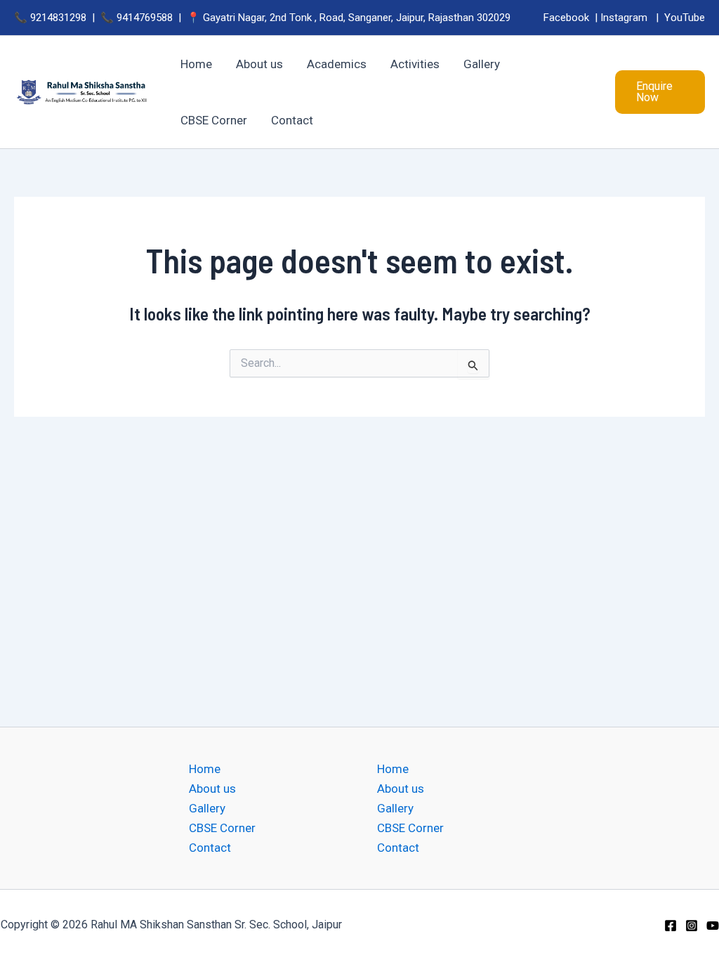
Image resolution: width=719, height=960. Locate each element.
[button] (660, 92)
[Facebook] (670, 925)
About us (212, 788)
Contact (210, 848)
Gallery (207, 808)
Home (204, 769)
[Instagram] (691, 925)
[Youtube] (712, 925)
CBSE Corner (222, 828)
